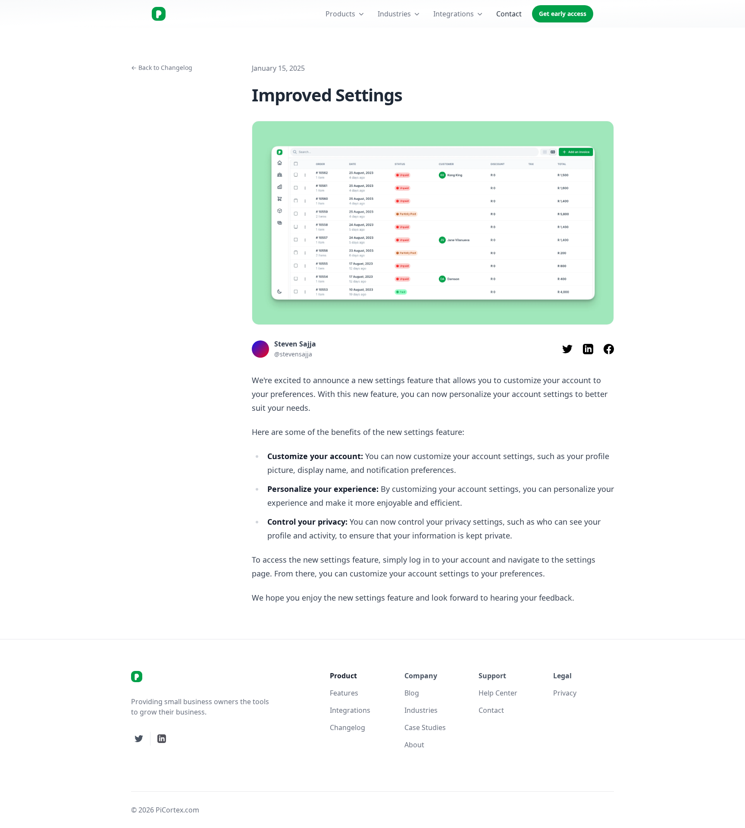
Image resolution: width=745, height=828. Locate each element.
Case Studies (425, 727)
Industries (394, 14)
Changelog (347, 727)
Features (344, 693)
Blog (411, 693)
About (414, 744)
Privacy (564, 693)
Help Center (498, 693)
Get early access (562, 13)
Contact (509, 14)
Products (340, 14)
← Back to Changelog (161, 67)
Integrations (453, 14)
